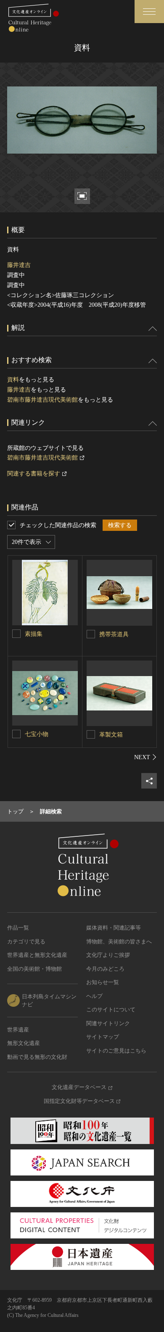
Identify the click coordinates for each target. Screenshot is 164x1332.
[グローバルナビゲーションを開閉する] (149, 11)
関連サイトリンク (108, 1023)
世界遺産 (18, 1029)
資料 (13, 379)
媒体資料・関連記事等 (113, 928)
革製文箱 (111, 734)
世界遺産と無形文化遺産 (37, 955)
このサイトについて (110, 1009)
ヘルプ (94, 996)
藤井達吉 (19, 265)
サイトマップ (102, 1037)
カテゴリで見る (26, 941)
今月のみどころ (105, 969)
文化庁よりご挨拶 (108, 955)
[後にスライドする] (145, 757)
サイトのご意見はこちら (116, 1050)
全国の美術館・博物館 (34, 969)
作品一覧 (18, 928)
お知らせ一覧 (102, 982)
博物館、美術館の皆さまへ (119, 941)
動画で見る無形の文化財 (37, 1057)
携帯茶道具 (114, 634)
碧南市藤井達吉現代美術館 (42, 400)
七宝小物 (36, 734)
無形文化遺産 (23, 1043)
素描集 (33, 634)
